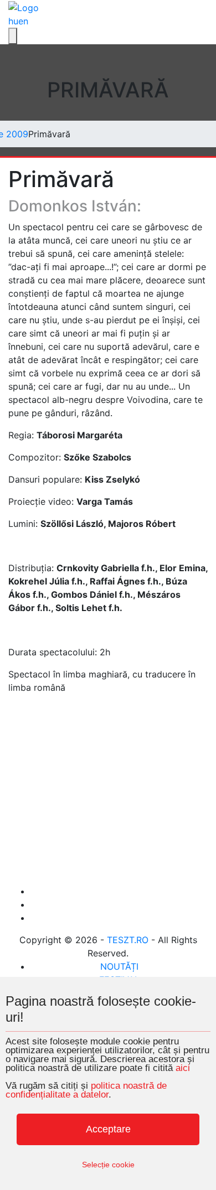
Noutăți (119, 966)
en (23, 21)
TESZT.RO (127, 939)
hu (13, 21)
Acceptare (108, 1129)
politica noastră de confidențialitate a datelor (86, 1090)
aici (183, 1068)
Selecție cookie (108, 1164)
